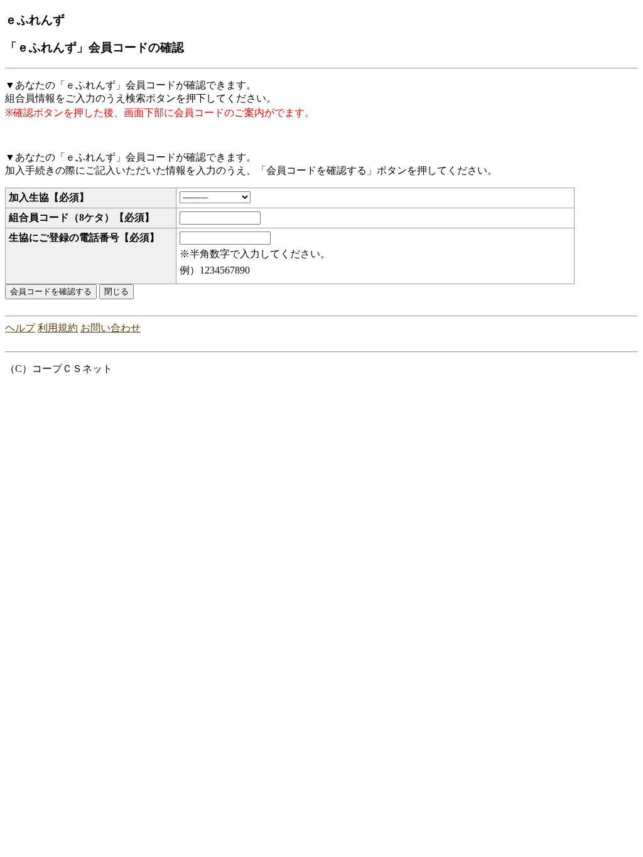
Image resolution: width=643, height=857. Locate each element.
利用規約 (58, 327)
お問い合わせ (110, 327)
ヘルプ (20, 327)
